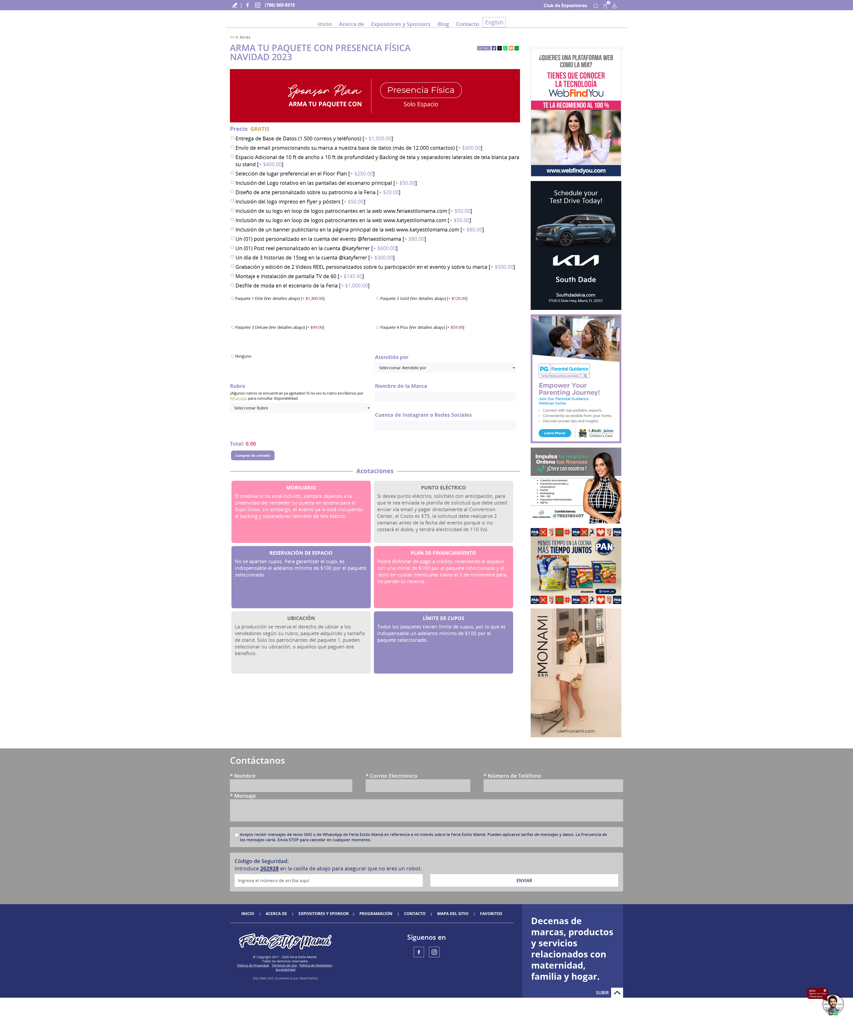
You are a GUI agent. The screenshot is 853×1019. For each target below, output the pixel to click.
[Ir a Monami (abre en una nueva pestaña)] (576, 672)
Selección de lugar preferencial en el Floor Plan (305, 173)
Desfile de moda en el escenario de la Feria (302, 285)
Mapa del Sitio (452, 913)
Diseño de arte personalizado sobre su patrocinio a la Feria (318, 192)
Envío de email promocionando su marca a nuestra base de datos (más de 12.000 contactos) (358, 147)
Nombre (242, 775)
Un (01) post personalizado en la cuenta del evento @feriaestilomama (330, 238)
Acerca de (351, 24)
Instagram (258, 5)
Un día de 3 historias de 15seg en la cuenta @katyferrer (315, 257)
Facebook (248, 5)
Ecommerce (284, 978)
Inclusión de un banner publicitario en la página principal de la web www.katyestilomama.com (359, 229)
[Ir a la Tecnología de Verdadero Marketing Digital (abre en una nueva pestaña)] (576, 112)
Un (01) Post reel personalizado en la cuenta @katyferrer (316, 248)
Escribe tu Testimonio (235, 5)
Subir (617, 993)
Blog (443, 24)
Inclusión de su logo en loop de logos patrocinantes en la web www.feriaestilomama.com (353, 210)
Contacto (467, 24)
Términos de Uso (284, 965)
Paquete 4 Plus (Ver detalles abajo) (422, 327)
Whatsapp (238, 398)
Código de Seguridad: (262, 861)
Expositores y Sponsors (400, 24)
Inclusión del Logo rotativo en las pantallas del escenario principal (326, 182)
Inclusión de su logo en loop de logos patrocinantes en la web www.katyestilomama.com (353, 220)
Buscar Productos (596, 6)
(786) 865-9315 (280, 5)
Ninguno (243, 356)
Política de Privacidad (253, 965)
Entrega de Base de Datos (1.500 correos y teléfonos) (314, 138)
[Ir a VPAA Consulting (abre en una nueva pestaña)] (576, 486)
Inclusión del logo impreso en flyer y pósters (300, 201)
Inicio (325, 24)
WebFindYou (308, 978)
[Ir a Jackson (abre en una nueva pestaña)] (576, 378)
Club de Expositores (565, 5)
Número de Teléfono (512, 775)
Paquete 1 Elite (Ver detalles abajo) (280, 298)
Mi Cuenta (614, 6)
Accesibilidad (285, 969)
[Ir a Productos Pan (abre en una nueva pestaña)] (576, 566)
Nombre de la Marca (401, 385)
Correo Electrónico (391, 775)
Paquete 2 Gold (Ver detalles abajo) (423, 298)
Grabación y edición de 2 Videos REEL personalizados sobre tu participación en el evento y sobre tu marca (375, 266)
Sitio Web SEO (263, 978)
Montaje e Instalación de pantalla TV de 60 (299, 276)
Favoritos (491, 913)
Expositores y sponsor (324, 913)
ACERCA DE (276, 913)
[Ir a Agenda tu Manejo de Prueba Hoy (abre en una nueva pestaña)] (576, 245)
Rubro (237, 385)
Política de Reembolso (315, 965)
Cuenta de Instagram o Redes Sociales (423, 414)
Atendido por (392, 357)
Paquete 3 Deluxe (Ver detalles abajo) (279, 327)
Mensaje (243, 795)
